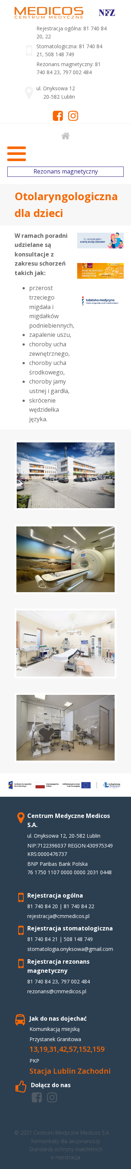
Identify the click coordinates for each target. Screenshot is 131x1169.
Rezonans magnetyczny (65, 171)
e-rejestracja (65, 1157)
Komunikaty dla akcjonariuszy (65, 1141)
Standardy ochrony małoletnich (65, 1149)
